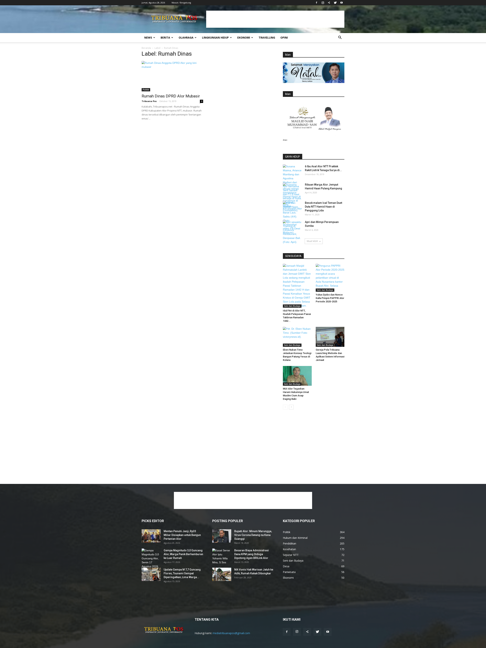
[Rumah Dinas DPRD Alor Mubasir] (172, 76)
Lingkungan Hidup (215, 37)
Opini (284, 37)
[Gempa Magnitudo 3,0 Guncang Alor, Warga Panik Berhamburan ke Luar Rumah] (151, 560)
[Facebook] (316, 2)
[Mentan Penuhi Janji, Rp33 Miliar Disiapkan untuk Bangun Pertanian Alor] (151, 536)
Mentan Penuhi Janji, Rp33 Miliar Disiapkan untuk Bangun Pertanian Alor (182, 535)
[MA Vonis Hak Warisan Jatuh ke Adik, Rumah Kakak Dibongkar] (221, 574)
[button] (339, 38)
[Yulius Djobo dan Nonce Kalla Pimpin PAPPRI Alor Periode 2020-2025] (330, 278)
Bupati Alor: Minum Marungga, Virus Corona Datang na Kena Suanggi (253, 535)
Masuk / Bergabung (181, 2)
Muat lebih (312, 241)
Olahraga (186, 37)
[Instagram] (323, 2)
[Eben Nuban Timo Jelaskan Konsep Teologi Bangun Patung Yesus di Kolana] (297, 337)
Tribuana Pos (149, 101)
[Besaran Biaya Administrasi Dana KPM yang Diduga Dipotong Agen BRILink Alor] (221, 556)
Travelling (267, 37)
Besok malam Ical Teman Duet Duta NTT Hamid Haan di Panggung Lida (323, 206)
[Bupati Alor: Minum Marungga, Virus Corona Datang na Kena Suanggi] (221, 536)
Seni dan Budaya (292, 306)
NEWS (148, 37)
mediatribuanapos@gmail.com (231, 633)
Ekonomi (243, 37)
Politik (146, 89)
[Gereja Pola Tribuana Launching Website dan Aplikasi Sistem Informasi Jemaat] (330, 337)
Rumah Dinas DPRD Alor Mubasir (171, 96)
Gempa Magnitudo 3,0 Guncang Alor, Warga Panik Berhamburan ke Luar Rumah (183, 554)
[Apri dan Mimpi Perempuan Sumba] (292, 232)
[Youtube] (341, 2)
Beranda (146, 48)
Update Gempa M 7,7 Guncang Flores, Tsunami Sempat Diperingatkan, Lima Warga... (182, 573)
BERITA (165, 37)
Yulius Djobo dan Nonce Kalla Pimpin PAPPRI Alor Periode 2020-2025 (330, 298)
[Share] (329, 2)
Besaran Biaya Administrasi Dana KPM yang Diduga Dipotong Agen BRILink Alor (251, 554)
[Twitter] (335, 2)
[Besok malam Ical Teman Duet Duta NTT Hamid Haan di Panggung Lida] (292, 207)
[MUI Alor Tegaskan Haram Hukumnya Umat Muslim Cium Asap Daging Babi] (297, 376)
